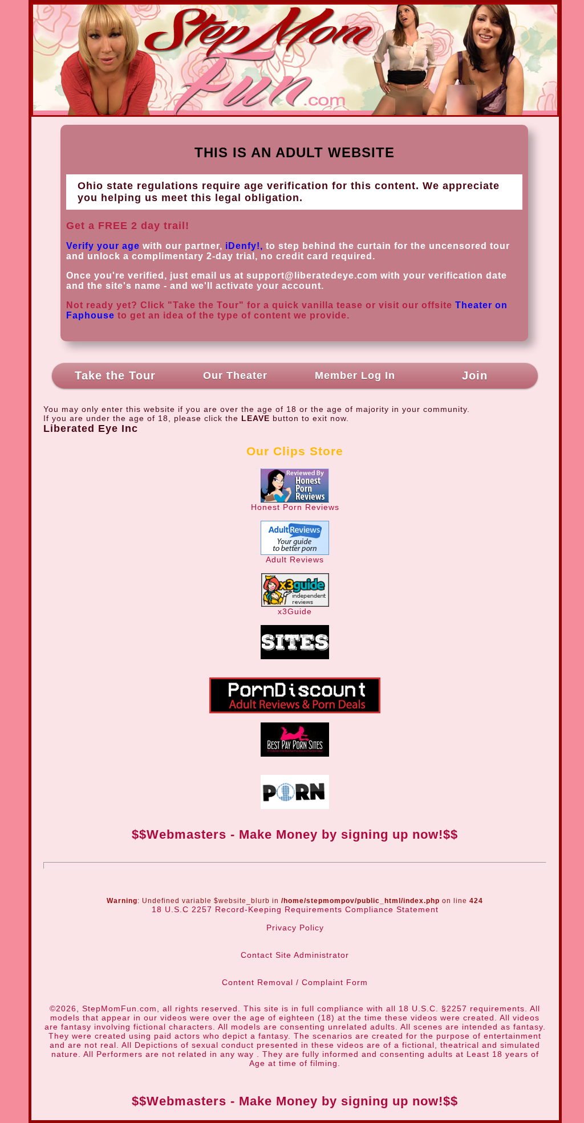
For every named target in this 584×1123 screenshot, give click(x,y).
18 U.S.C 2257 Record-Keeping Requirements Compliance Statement (295, 909)
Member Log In (355, 375)
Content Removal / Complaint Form (295, 982)
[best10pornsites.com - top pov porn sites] (295, 656)
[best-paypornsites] (295, 753)
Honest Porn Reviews (295, 507)
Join (475, 375)
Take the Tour (115, 375)
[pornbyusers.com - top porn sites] (295, 806)
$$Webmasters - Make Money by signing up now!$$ (295, 834)
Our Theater (235, 375)
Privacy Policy (295, 927)
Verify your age (103, 246)
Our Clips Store (294, 451)
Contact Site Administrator (295, 954)
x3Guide (295, 611)
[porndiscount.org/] (294, 710)
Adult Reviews (295, 559)
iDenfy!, (244, 246)
